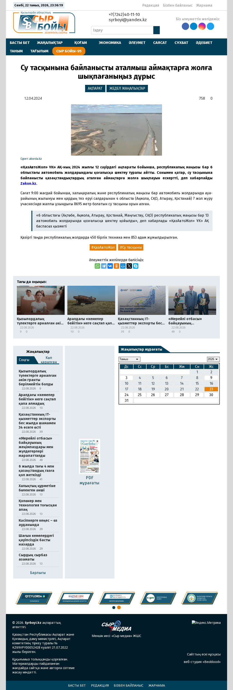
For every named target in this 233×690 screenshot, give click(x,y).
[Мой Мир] (123, 266)
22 (197, 389)
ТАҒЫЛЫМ (39, 51)
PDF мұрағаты (89, 480)
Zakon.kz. (28, 183)
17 (126, 389)
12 (153, 383)
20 (167, 389)
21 (182, 389)
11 (139, 383)
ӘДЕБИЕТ (204, 42)
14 (182, 383)
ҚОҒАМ (80, 42)
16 (211, 383)
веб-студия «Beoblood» (202, 662)
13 (166, 383)
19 (153, 389)
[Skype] (135, 266)
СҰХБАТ (181, 42)
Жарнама (204, 5)
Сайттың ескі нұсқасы (204, 654)
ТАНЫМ (16, 51)
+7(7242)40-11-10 (124, 14)
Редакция (150, 5)
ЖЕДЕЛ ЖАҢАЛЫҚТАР (127, 88)
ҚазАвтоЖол (104, 247)
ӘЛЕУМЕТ (137, 42)
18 (140, 389)
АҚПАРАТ (95, 88)
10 (126, 383)
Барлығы (38, 573)
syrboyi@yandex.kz (127, 19)
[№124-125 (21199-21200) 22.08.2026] (89, 457)
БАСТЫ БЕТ (20, 42)
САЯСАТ (160, 42)
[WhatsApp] (97, 266)
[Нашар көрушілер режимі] (217, 5)
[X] (129, 266)
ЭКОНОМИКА (110, 42)
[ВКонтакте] (110, 266)
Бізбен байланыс (177, 5)
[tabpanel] (199, 598)
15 (197, 383)
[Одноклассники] (116, 266)
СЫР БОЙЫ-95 (68, 51)
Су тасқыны (132, 247)
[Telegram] (103, 266)
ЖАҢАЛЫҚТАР (50, 42)
